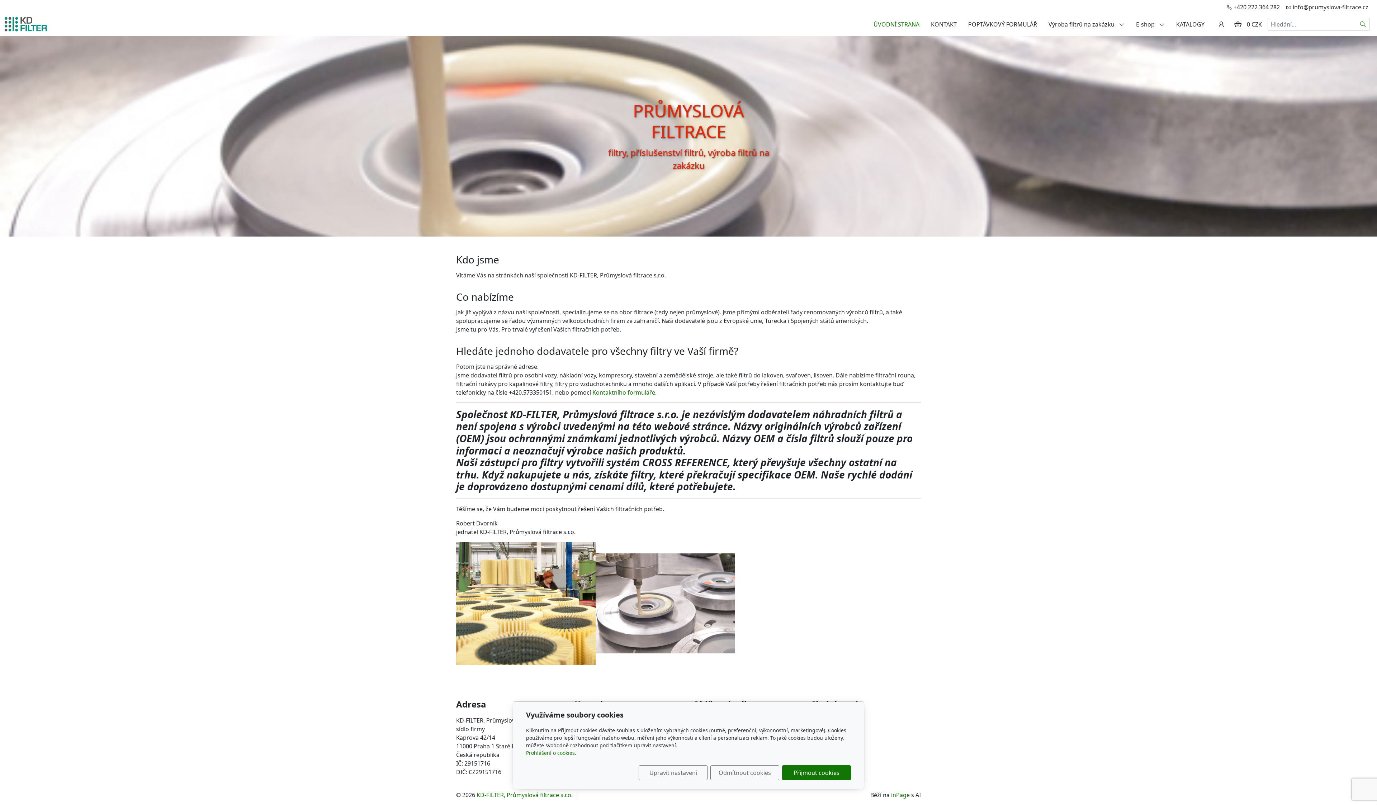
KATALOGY (1190, 24)
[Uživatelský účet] (1221, 24)
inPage (900, 795)
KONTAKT (944, 24)
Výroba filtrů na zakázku (1082, 24)
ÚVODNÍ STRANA (896, 24)
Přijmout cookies (816, 773)
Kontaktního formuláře (623, 392)
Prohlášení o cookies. (551, 752)
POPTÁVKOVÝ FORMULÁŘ (1002, 24)
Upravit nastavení (673, 773)
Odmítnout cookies (745, 773)
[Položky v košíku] (1237, 24)
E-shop (1146, 24)
